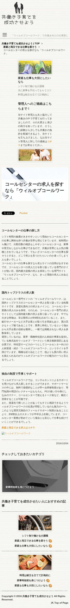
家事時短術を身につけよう (31, 580)
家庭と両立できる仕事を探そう (31, 540)
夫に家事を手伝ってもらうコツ (34, 90)
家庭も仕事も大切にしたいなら (31, 545)
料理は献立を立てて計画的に (33, 94)
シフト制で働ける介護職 (31, 86)
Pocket (24, 213)
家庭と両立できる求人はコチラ (18, 427)
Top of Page (61, 602)
